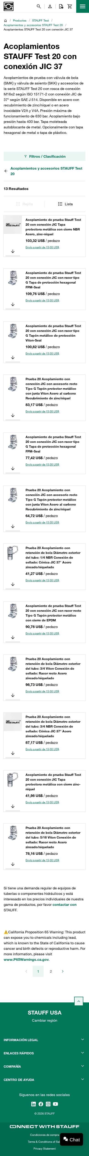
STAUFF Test (40, 20)
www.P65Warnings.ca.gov (26, 959)
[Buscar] (39, 6)
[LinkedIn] (33, 1104)
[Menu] (82, 6)
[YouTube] (55, 1104)
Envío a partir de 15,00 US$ (42, 247)
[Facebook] (41, 1104)
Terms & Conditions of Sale (44, 1141)
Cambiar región (44, 1020)
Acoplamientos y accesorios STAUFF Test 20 (33, 25)
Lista (69, 204)
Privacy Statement (45, 1148)
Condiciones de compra (44, 1135)
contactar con (64, 904)
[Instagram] (48, 1104)
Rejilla (28, 204)
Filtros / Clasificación (47, 156)
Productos (19, 20)
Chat (75, 1139)
